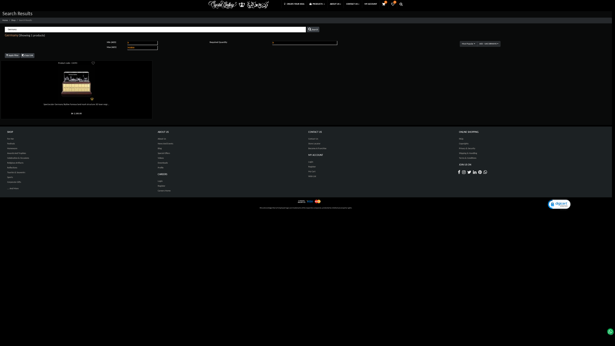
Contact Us (313, 139)
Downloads (163, 163)
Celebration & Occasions (18, 158)
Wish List (312, 176)
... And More (13, 188)
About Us (162, 139)
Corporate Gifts (14, 182)
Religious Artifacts (15, 163)
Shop (13, 20)
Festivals (11, 144)
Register (161, 186)
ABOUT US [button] (335, 4)
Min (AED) (111, 42)
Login (160, 181)
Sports (10, 177)
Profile (161, 168)
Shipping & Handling (468, 153)
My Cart (312, 171)
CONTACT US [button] (352, 4)
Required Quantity (218, 42)
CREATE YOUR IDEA (294, 4)
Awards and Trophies (16, 153)
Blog (160, 148)
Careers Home (164, 191)
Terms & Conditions (467, 158)
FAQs (461, 139)
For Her (10, 139)
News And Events (165, 144)
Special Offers (164, 153)
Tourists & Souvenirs (16, 172)
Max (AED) (111, 47)
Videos (161, 158)
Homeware (12, 148)
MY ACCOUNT (371, 4)
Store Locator (314, 144)
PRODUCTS (317, 4)
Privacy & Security (467, 148)
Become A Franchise (317, 148)
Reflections (12, 168)
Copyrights (463, 144)
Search (314, 30)
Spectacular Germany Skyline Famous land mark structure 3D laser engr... (76, 104)
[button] (559, 204)
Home (5, 20)
